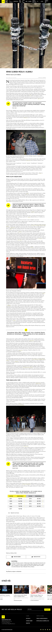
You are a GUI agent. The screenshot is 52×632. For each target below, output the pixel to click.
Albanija (44, 77)
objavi (40, 173)
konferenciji (28, 160)
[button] (3, 1)
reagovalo (16, 361)
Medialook (26, 117)
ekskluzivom (25, 445)
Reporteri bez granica (26, 483)
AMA (27, 193)
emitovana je (38, 382)
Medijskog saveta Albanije (28, 366)
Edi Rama (22, 404)
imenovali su (31, 340)
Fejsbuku (20, 403)
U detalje (40, 77)
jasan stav (20, 350)
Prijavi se (47, 609)
